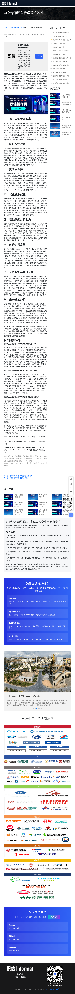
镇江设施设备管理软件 (59, 47)
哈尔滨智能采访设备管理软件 (60, 83)
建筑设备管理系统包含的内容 (61, 58)
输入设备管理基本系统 (59, 61)
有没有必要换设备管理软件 (60, 51)
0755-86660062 (20, 977)
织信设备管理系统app (58, 72)
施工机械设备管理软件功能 (59, 76)
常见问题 (10, 27)
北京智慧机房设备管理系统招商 (60, 79)
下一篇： (16, 478)
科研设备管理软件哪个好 (59, 54)
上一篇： (18, 476)
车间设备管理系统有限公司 (59, 65)
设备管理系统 (19, 27)
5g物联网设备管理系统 (59, 36)
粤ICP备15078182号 (53, 989)
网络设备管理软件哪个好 (59, 69)
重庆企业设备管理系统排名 (60, 33)
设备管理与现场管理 (58, 43)
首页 (5, 27)
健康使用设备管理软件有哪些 (61, 40)
